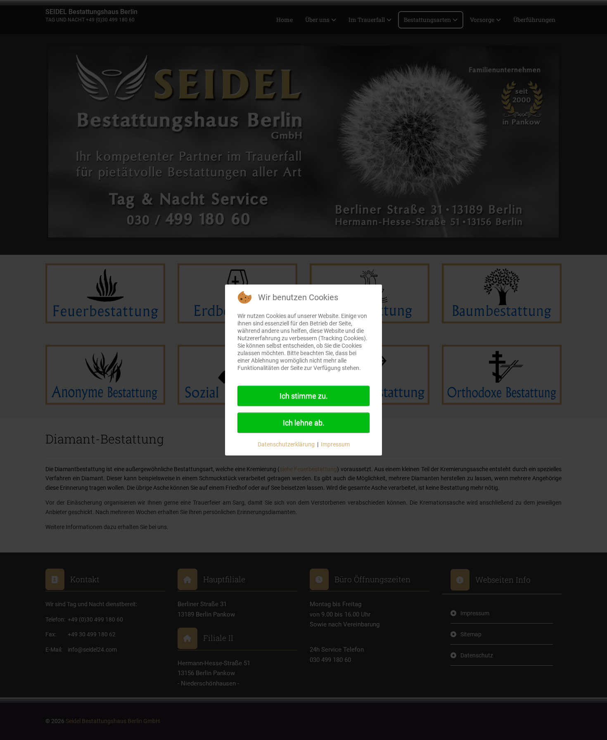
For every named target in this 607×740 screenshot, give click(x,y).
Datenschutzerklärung (286, 444)
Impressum (335, 444)
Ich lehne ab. (304, 422)
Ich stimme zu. (304, 395)
